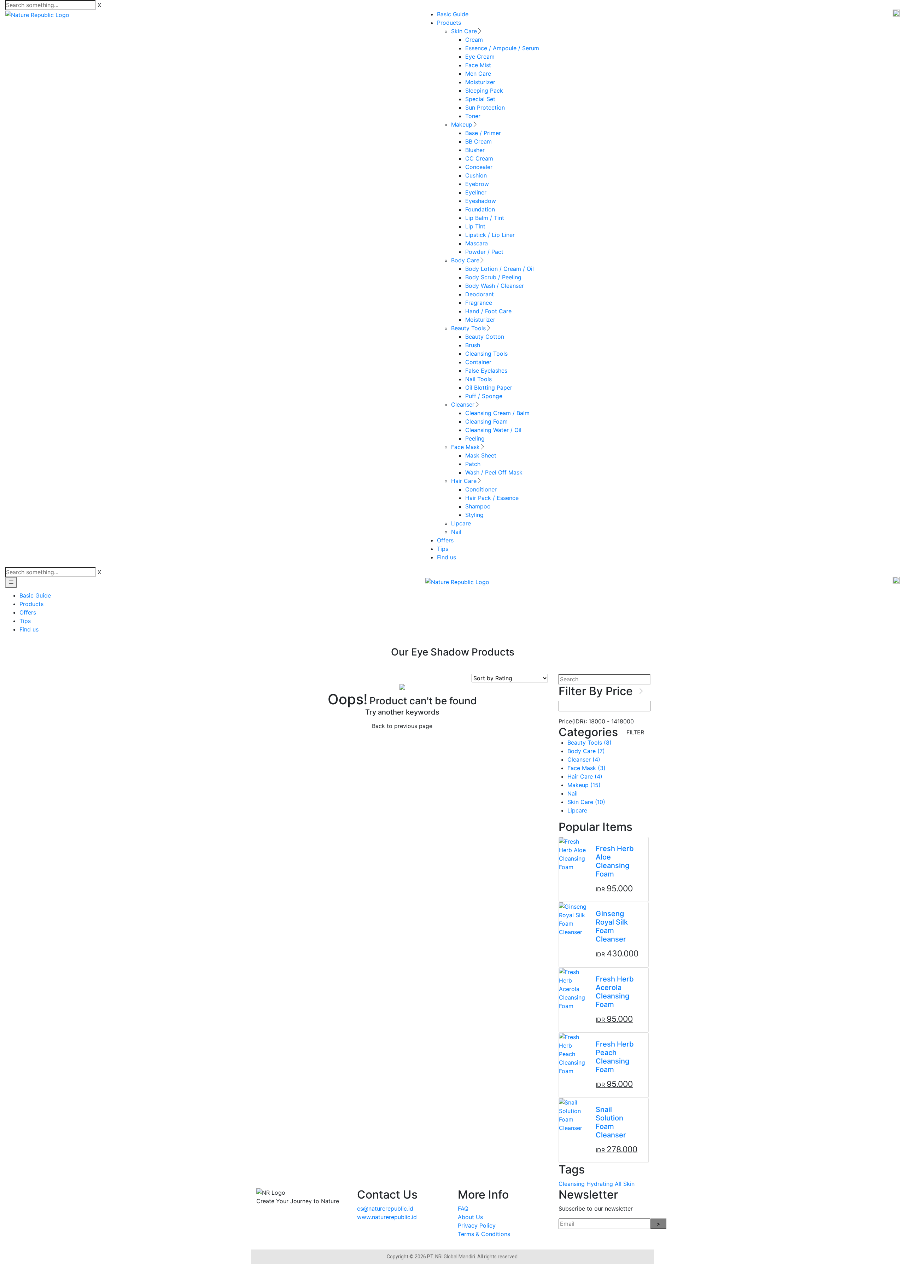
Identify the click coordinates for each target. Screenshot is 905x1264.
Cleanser (462, 404)
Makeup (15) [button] (584, 784)
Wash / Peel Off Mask (493, 472)
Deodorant (479, 294)
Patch (472, 463)
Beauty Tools (468, 328)
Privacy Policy (477, 1225)
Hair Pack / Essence (492, 497)
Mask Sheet (480, 455)
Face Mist (478, 65)
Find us (446, 557)
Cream (474, 39)
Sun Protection (485, 107)
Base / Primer (483, 132)
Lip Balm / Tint (484, 217)
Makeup (461, 124)
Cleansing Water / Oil (493, 429)
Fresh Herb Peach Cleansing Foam (615, 1057)
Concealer (478, 166)
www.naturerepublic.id (387, 1217)
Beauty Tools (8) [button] (589, 742)
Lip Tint (475, 226)
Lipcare (461, 523)
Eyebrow (477, 183)
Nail (456, 531)
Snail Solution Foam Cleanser (611, 1122)
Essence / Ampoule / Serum (502, 48)
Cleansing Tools (486, 353)
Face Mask (465, 446)
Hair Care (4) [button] (584, 776)
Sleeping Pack (484, 90)
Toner (472, 116)
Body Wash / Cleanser (494, 285)
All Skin (625, 1183)
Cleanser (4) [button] (583, 759)
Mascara (476, 243)
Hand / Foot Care (488, 311)
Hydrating (599, 1183)
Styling (474, 514)
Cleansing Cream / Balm (497, 413)
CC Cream (479, 158)
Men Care (478, 73)
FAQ (463, 1208)
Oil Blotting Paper (488, 387)
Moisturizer (480, 82)
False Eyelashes (486, 370)
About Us (470, 1217)
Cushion (476, 175)
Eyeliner (475, 192)
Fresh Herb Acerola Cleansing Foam (615, 992)
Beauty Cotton (484, 336)
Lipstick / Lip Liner (490, 234)
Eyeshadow (480, 200)
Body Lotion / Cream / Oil (499, 268)
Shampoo (478, 506)
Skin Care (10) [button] (586, 801)
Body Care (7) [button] (586, 751)
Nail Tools (478, 379)
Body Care (465, 260)
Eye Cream (480, 56)
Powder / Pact (484, 251)
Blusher (475, 149)
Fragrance (478, 302)
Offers (445, 540)
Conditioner (481, 489)
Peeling (475, 438)
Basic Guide (452, 14)
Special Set (480, 99)
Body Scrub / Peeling (493, 277)
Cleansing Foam (486, 421)
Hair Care (464, 480)
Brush (472, 345)
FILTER (635, 732)
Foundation (480, 209)
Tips (442, 548)
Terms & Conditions (484, 1233)
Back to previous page (402, 725)
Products (449, 22)
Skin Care (464, 31)
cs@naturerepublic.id (385, 1208)
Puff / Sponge (483, 396)
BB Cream (478, 141)
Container (478, 362)
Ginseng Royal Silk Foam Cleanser (612, 926)
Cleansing (572, 1183)
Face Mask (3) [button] (586, 767)
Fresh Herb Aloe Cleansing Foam (615, 861)
